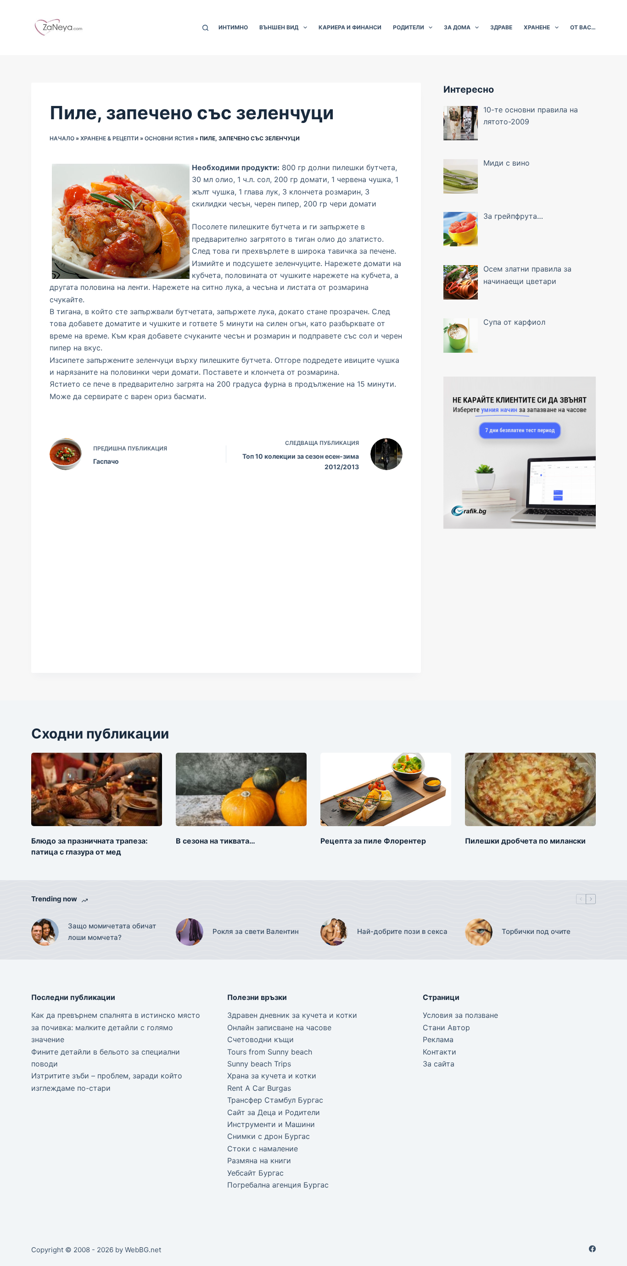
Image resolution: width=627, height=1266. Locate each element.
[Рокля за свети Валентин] (189, 932)
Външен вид (278, 27)
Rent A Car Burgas (259, 1088)
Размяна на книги (259, 1160)
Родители (408, 27)
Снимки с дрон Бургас (268, 1136)
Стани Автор (446, 1027)
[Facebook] (592, 1248)
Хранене (537, 27)
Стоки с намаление (262, 1148)
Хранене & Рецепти (109, 138)
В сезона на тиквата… (215, 840)
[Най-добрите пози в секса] (334, 932)
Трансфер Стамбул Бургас (275, 1100)
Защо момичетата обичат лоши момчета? (112, 932)
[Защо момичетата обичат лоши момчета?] (45, 932)
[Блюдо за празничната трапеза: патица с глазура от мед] (96, 789)
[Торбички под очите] (479, 932)
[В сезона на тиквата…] (241, 789)
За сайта (438, 1063)
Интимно (233, 27)
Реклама (438, 1039)
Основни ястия (169, 138)
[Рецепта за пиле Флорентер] (385, 789)
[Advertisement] (519, 604)
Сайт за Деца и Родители (273, 1112)
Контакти (439, 1051)
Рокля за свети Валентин (256, 931)
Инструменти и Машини (271, 1124)
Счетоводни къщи (260, 1039)
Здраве (501, 27)
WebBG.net (143, 1249)
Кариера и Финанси (350, 27)
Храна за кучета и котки (271, 1075)
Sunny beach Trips (259, 1063)
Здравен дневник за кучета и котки (292, 1015)
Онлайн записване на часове (279, 1027)
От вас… (583, 27)
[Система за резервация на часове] (519, 451)
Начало (62, 138)
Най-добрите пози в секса (402, 931)
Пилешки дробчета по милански (525, 840)
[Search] (205, 28)
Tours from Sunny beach (269, 1051)
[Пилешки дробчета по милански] (530, 789)
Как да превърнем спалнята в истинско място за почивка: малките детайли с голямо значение (115, 1027)
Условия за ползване (460, 1015)
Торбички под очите (536, 931)
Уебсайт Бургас (255, 1172)
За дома (457, 27)
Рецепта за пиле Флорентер (373, 840)
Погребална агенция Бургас (278, 1184)
